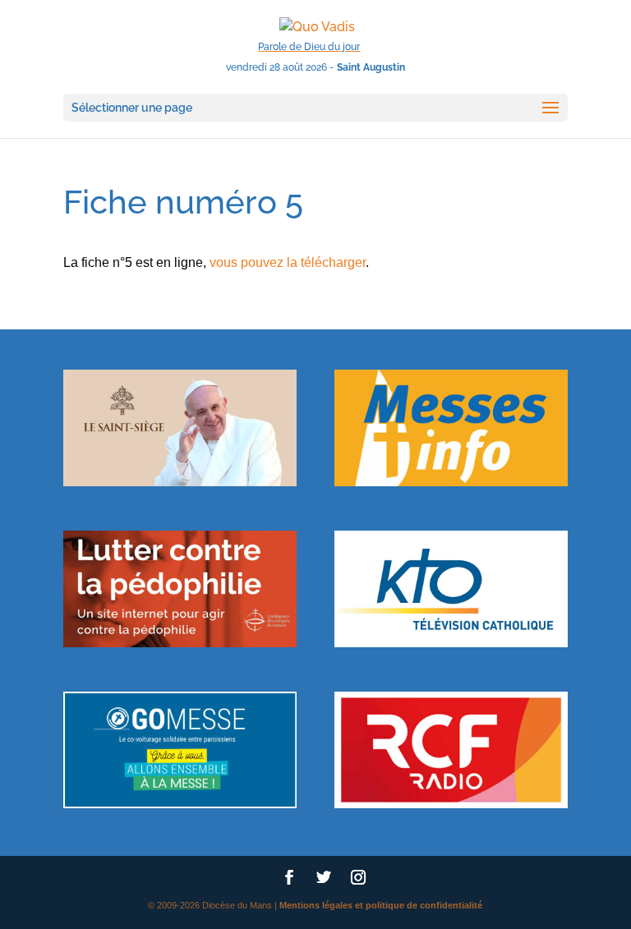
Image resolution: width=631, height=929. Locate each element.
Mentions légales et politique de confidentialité (380, 905)
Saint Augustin (371, 67)
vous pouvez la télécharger (288, 262)
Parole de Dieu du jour (309, 47)
